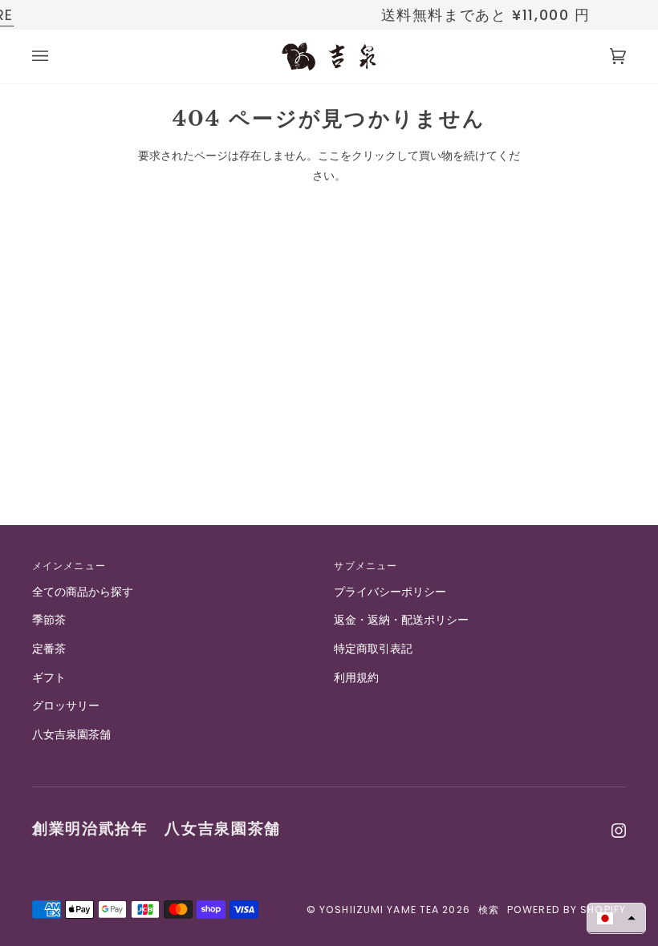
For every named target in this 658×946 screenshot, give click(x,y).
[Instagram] (618, 830)
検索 (488, 909)
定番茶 (49, 649)
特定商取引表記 (373, 649)
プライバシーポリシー (390, 592)
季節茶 (49, 620)
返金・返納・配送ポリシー (401, 620)
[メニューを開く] (56, 56)
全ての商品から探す (82, 592)
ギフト (49, 677)
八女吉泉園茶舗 (71, 734)
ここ (329, 156)
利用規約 (356, 677)
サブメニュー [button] (365, 565)
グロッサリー (66, 706)
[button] (616, 918)
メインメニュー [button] (69, 565)
